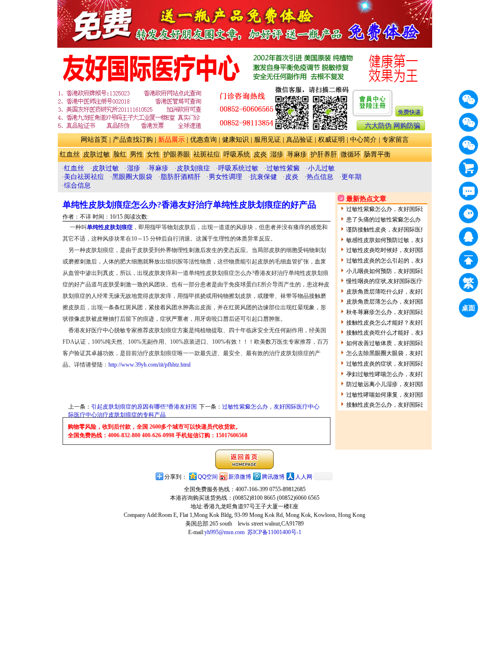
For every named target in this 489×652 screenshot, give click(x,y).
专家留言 (395, 139)
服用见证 (267, 139)
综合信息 (77, 185)
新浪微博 (239, 476)
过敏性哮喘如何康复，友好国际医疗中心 (397, 394)
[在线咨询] (468, 190)
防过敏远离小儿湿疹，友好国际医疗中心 (397, 384)
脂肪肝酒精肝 (180, 176)
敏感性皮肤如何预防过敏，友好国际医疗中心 (403, 240)
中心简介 (363, 139)
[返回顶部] (468, 259)
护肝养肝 (323, 154)
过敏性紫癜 (283, 168)
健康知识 (235, 139)
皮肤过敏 (96, 154)
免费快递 (409, 112)
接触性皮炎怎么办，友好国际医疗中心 (395, 404)
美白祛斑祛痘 (84, 176)
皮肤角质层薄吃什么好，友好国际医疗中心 (400, 291)
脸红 (120, 154)
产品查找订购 (133, 139)
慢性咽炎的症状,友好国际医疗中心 (390, 281)
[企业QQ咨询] (468, 236)
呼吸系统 (236, 154)
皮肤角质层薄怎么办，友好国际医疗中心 (397, 301)
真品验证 (299, 139)
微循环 (350, 154)
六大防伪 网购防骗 (392, 125)
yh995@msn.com (224, 532)
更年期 (351, 176)
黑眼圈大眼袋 (132, 176)
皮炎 (260, 154)
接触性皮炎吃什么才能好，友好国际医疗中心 (403, 332)
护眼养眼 (176, 154)
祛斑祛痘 (206, 154)
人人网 (303, 476)
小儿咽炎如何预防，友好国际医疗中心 (395, 271)
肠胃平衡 (377, 154)
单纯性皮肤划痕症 (110, 227)
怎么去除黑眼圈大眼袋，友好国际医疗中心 (400, 353)
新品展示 (171, 139)
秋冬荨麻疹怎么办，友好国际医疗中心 (395, 312)
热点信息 (320, 176)
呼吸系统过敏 (238, 168)
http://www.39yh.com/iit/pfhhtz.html (149, 364)
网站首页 (94, 139)
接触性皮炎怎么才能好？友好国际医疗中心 (400, 322)
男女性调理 (225, 176)
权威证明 (331, 139)
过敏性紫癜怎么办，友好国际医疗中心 (270, 406)
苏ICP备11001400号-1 (274, 532)
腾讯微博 (273, 476)
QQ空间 (208, 476)
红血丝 (70, 154)
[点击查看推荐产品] (468, 168)
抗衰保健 (263, 176)
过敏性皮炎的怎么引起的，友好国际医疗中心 (403, 260)
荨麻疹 (297, 154)
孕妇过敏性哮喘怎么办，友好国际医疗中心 (400, 374)
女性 (153, 154)
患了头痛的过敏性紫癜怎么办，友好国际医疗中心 (409, 219)
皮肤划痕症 (193, 168)
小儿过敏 (321, 168)
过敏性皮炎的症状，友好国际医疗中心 (395, 363)
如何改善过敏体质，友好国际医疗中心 (395, 343)
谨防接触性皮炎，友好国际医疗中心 (392, 229)
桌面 (470, 309)
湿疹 (277, 154)
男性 (136, 154)
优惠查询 (203, 139)
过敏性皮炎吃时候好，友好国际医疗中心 (397, 250)
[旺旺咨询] (468, 213)
